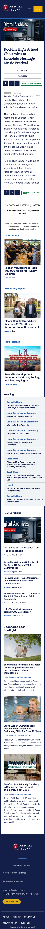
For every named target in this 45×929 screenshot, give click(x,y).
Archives (7, 555)
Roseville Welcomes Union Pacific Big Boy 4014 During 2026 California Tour (21, 565)
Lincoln (10, 485)
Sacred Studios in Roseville (19, 416)
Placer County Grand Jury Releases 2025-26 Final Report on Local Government (21, 324)
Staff (26, 70)
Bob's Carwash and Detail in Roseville (24, 453)
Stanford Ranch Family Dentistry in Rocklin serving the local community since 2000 (21, 787)
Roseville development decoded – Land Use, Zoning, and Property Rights (22, 377)
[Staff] (18, 70)
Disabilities (12, 459)
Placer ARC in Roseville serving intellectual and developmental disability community (21, 464)
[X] (11, 83)
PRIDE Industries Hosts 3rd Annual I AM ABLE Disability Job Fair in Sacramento (22, 596)
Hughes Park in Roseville (18, 434)
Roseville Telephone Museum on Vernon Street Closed (25, 500)
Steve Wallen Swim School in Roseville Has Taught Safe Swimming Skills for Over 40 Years (22, 728)
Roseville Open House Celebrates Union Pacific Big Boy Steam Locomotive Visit (21, 581)
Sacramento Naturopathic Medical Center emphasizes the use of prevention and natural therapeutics (22, 668)
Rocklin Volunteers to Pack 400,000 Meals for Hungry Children (20, 270)
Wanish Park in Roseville (18, 425)
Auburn (7, 278)
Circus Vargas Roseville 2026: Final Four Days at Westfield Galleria (23, 406)
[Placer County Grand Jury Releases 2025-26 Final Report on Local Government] (22, 305)
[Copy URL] (17, 83)
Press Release (17, 93)
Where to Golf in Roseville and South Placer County (23, 489)
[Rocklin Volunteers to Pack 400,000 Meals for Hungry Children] (22, 252)
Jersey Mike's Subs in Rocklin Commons (20, 443)
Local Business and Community (22, 413)
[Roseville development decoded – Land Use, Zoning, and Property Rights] (22, 358)
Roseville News (10, 384)
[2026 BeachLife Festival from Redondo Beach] (22, 530)
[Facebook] (5, 83)
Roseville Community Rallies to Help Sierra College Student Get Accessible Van (24, 477)
